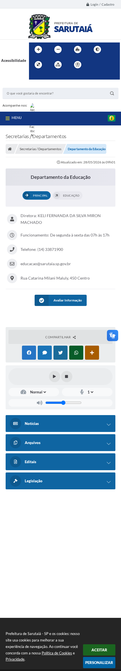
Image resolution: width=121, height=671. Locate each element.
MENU (17, 118)
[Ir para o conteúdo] (93, 64)
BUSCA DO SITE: (19, 85)
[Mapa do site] (58, 65)
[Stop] (66, 376)
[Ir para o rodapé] (47, 76)
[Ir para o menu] (106, 64)
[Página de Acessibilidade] (77, 65)
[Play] (54, 376)
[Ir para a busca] (34, 76)
